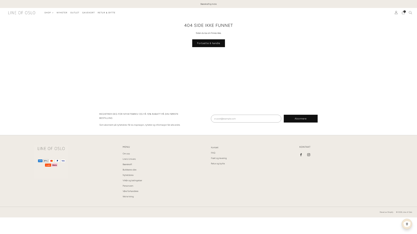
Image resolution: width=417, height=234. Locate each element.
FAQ (213, 152)
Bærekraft (127, 164)
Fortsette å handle (208, 43)
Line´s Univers (129, 159)
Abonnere (301, 118)
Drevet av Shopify (386, 212)
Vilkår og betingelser (132, 180)
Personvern (128, 185)
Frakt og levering (219, 158)
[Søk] (410, 12)
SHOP (47, 13)
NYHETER (62, 13)
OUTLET (74, 13)
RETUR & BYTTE (106, 13)
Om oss (126, 153)
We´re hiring (128, 196)
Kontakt (214, 147)
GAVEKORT (88, 13)
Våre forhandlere (130, 191)
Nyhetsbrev (128, 175)
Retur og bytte (218, 163)
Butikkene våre (129, 169)
